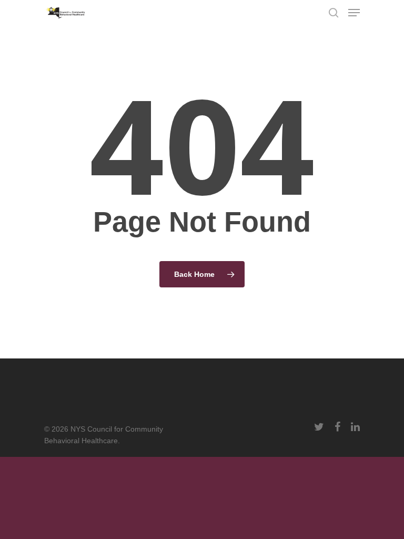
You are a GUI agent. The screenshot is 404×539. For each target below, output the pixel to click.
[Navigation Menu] (354, 12)
